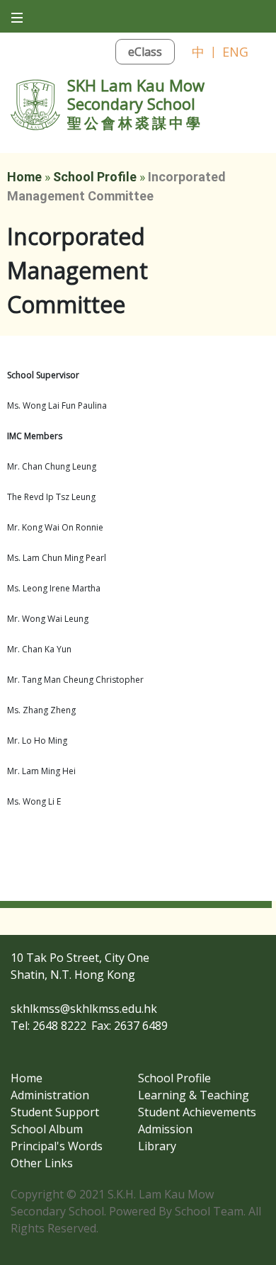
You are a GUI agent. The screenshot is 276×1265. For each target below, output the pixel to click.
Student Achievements (197, 1112)
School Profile (95, 176)
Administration (50, 1095)
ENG (235, 51)
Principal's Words (57, 1146)
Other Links (42, 1163)
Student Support (55, 1112)
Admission (165, 1129)
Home (24, 176)
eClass (145, 51)
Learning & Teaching (193, 1095)
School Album (47, 1129)
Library (157, 1146)
